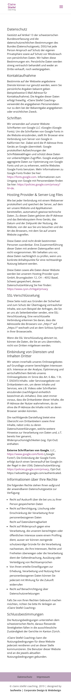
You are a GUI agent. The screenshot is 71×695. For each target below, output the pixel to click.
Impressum (43, 676)
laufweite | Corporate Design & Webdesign (35, 690)
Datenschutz (24, 676)
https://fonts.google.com (21, 177)
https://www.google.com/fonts (25, 454)
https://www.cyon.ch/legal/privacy (27, 289)
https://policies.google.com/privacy (28, 469)
